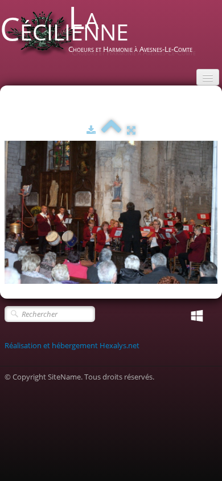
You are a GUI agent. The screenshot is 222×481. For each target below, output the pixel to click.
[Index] (111, 130)
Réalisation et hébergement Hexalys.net (72, 345)
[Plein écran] (131, 130)
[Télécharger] (91, 130)
